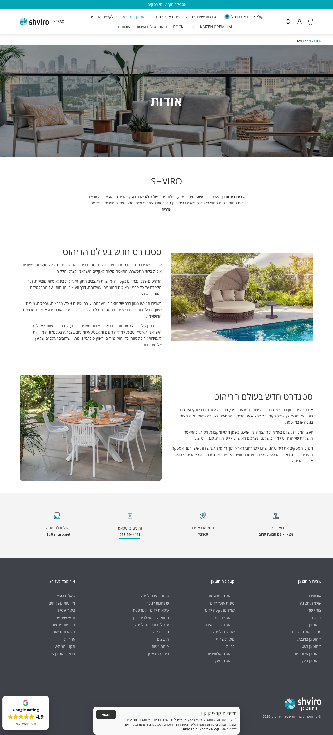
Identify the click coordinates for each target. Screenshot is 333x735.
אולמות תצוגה (310, 603)
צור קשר (314, 610)
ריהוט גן (315, 624)
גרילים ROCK (183, 26)
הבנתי (106, 714)
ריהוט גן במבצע (135, 16)
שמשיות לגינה (224, 632)
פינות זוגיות (160, 646)
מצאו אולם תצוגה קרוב (276, 534)
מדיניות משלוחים (62, 603)
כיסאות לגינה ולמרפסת (151, 610)
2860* (203, 534)
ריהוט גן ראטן (311, 646)
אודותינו (124, 26)
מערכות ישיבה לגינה (202, 16)
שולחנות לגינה (157, 603)
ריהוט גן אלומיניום (307, 653)
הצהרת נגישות (63, 632)
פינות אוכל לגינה (167, 16)
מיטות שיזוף (225, 639)
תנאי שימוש (66, 617)
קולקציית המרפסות (101, 16)
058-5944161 (129, 534)
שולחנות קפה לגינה (219, 610)
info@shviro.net (57, 534)
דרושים (315, 617)
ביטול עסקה (65, 610)
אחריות (69, 639)
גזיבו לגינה (161, 632)
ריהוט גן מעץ (311, 660)
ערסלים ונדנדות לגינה (152, 624)
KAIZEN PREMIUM (216, 26)
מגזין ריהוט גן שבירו (306, 632)
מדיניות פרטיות (63, 624)
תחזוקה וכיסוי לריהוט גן (151, 617)
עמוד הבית (315, 41)
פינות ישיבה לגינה (155, 596)
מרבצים (163, 639)
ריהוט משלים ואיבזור (151, 26)
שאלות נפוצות (64, 596)
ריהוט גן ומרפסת (222, 596)
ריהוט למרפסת (223, 617)
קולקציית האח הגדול (247, 16)
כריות (230, 646)
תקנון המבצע (64, 646)
